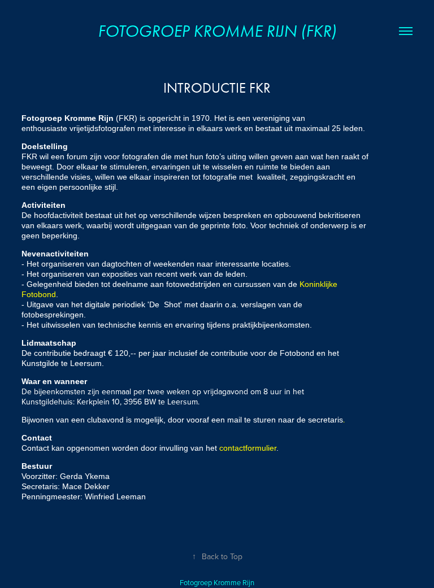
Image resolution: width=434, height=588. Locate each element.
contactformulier (247, 447)
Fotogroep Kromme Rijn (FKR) (217, 31)
